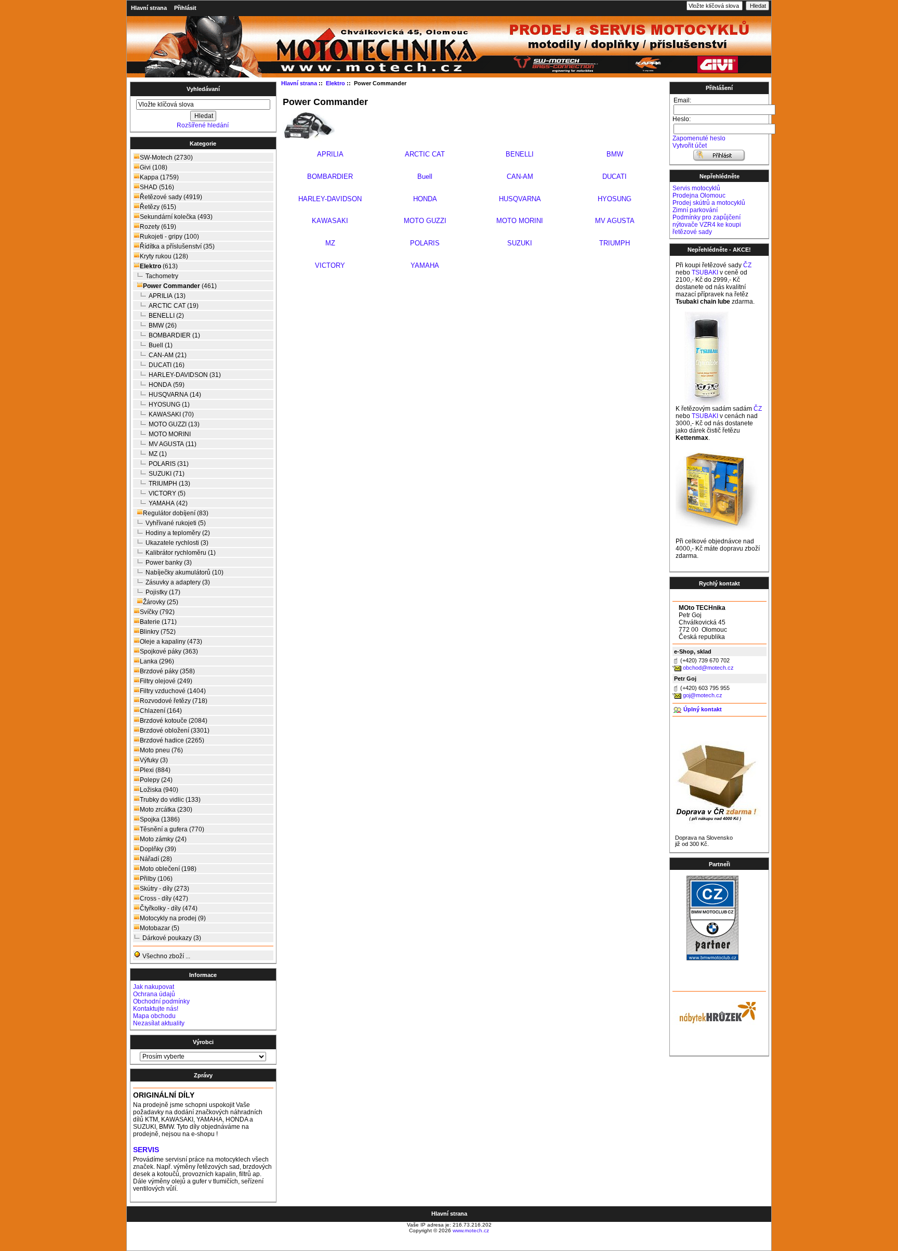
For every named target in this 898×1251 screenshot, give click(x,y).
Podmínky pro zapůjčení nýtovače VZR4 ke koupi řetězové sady (706, 225)
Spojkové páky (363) (169, 651)
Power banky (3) (169, 562)
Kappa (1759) (159, 177)
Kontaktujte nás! (155, 1008)
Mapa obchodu (154, 1016)
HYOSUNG (614, 199)
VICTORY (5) (167, 493)
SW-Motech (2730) (166, 157)
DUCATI (614, 176)
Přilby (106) (156, 878)
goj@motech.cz (702, 695)
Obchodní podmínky (161, 1001)
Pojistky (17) (163, 592)
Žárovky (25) (160, 602)
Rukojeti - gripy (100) (169, 236)
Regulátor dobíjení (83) (175, 513)
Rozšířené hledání (203, 125)
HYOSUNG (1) (169, 404)
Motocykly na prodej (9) (173, 918)
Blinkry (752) (158, 631)
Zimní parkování (695, 210)
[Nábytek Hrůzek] (714, 1011)
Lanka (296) (157, 661)
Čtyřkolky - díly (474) (168, 908)
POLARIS (425, 243)
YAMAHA (425, 265)
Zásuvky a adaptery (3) (178, 582)
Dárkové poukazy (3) (171, 938)
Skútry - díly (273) (164, 888)
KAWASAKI (330, 221)
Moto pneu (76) (161, 750)
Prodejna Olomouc (698, 195)
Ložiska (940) (159, 789)
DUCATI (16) (166, 365)
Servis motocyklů (696, 188)
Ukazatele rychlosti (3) (177, 542)
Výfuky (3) (154, 760)
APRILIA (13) (167, 295)
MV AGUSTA (615, 221)
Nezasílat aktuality (158, 1023)
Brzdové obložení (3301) (174, 730)
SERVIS (146, 1150)
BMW (614, 154)
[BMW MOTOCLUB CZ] (712, 958)
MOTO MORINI (170, 434)
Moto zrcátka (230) (166, 809)
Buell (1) (161, 345)
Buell (424, 176)
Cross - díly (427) (164, 898)
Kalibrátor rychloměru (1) (181, 552)
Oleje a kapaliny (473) (171, 641)
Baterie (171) (158, 622)
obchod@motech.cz (708, 667)
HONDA (425, 199)
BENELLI (520, 154)
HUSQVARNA (520, 199)
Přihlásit (185, 8)
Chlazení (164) (161, 710)
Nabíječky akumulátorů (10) (184, 572)
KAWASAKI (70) (171, 414)
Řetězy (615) (158, 207)
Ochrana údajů (154, 994)
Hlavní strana (149, 8)
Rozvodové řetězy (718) (173, 701)
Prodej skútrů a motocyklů (708, 202)
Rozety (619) (158, 226)
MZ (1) (158, 454)
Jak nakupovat (153, 987)
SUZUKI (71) (166, 473)
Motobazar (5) (159, 928)
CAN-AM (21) (168, 355)
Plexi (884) (155, 770)
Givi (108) (153, 167)
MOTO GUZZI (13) (174, 424)
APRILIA (330, 154)
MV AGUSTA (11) (172, 444)
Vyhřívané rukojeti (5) (176, 523)
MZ (330, 243)
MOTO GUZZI (425, 221)
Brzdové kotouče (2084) (173, 720)
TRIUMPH (614, 243)
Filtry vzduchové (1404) (173, 691)
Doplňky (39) (158, 849)
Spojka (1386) (160, 819)
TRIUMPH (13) (169, 483)
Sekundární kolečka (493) (176, 216)
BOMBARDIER (330, 176)
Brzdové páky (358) (167, 671)
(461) (180, 286)
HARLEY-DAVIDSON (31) (185, 375)
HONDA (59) (166, 384)
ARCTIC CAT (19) (174, 305)
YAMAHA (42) (168, 503)
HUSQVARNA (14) (175, 394)
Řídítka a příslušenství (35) (177, 246)
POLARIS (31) (169, 463)
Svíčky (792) (157, 612)
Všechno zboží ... (165, 956)
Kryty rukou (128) (164, 256)
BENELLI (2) (166, 315)
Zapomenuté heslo (698, 138)
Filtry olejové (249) (166, 681)
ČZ (747, 265)
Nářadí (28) (156, 859)
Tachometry (162, 276)
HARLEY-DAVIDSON (330, 199)
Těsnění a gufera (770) (172, 829)
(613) (159, 266)
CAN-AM (520, 176)
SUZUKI (519, 243)
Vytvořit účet (689, 145)
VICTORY (330, 265)
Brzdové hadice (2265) (172, 740)
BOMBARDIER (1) (174, 335)
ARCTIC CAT (425, 154)
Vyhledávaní (203, 89)
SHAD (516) (157, 187)
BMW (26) (163, 325)
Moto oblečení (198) (168, 868)
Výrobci (203, 1042)
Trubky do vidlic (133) (170, 799)
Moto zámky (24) (163, 839)
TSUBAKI (705, 272)
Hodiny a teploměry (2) (178, 533)
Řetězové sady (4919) (171, 197)
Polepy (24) (156, 780)
